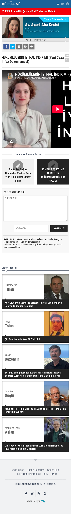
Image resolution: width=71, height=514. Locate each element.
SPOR (54, 474)
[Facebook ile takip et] (26, 493)
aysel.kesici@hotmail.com (46, 31)
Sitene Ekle (53, 470)
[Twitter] (12, 46)
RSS (45, 474)
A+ (67, 55)
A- (67, 59)
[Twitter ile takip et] (32, 493)
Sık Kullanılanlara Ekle (29, 474)
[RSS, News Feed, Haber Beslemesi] (39, 493)
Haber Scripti (33, 501)
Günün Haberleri (35, 470)
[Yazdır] (25, 46)
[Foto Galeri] (67, 4)
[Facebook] (6, 46)
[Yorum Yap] (31, 46)
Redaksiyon (18, 470)
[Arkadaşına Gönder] (19, 46)
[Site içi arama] (45, 493)
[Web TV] (62, 4)
